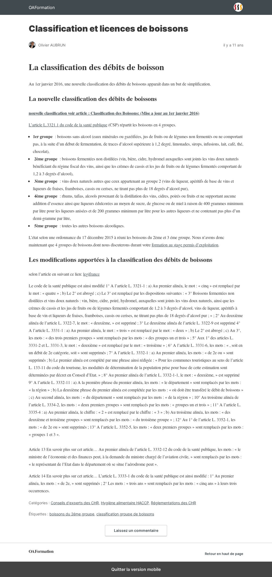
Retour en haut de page (224, 554)
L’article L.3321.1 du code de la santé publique (68, 124)
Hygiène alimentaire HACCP (125, 503)
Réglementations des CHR (173, 503)
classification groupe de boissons (125, 514)
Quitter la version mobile (136, 569)
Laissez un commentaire (136, 530)
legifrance (91, 274)
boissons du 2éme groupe (71, 514)
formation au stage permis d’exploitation (185, 244)
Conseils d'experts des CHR (75, 503)
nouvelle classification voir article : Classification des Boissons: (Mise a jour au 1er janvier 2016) (114, 113)
